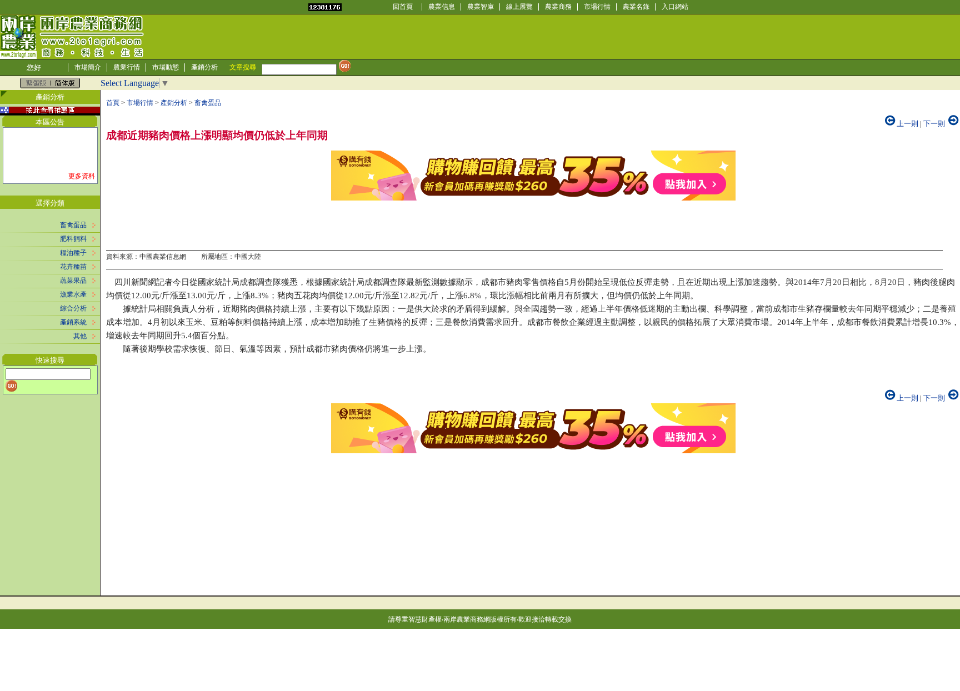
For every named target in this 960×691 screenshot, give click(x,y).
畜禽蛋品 (73, 225)
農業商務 (558, 7)
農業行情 (126, 67)
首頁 (112, 103)
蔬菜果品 (73, 280)
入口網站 (675, 7)
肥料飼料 (73, 239)
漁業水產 (73, 294)
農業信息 (441, 7)
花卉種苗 (73, 267)
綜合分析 (73, 308)
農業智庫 (480, 7)
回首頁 (403, 7)
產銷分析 (204, 67)
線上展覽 (519, 7)
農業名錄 (636, 7)
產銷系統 (73, 322)
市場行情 (597, 7)
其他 (80, 336)
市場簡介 (87, 67)
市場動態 (165, 67)
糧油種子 (73, 253)
